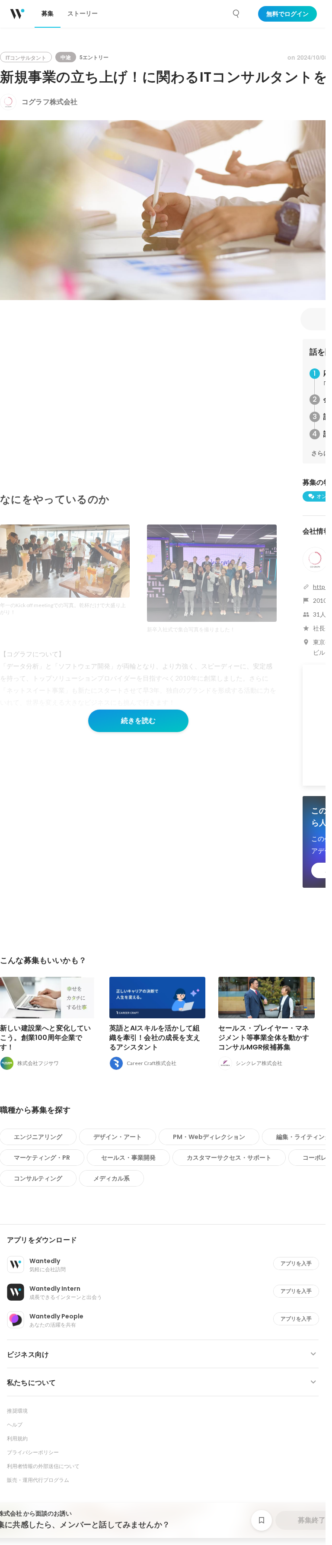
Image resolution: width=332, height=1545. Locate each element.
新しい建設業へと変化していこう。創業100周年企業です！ (45, 1037)
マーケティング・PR (42, 1157)
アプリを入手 (296, 1263)
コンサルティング (38, 1178)
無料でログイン (287, 14)
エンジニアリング (38, 1136)
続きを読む (138, 721)
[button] (166, 1240)
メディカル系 (111, 1178)
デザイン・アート (117, 1136)
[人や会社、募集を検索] (236, 13)
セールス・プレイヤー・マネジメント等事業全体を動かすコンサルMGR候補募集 (264, 1037)
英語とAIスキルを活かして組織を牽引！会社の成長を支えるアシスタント (155, 1037)
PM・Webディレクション (209, 1136)
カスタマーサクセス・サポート (229, 1157)
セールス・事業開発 (128, 1157)
